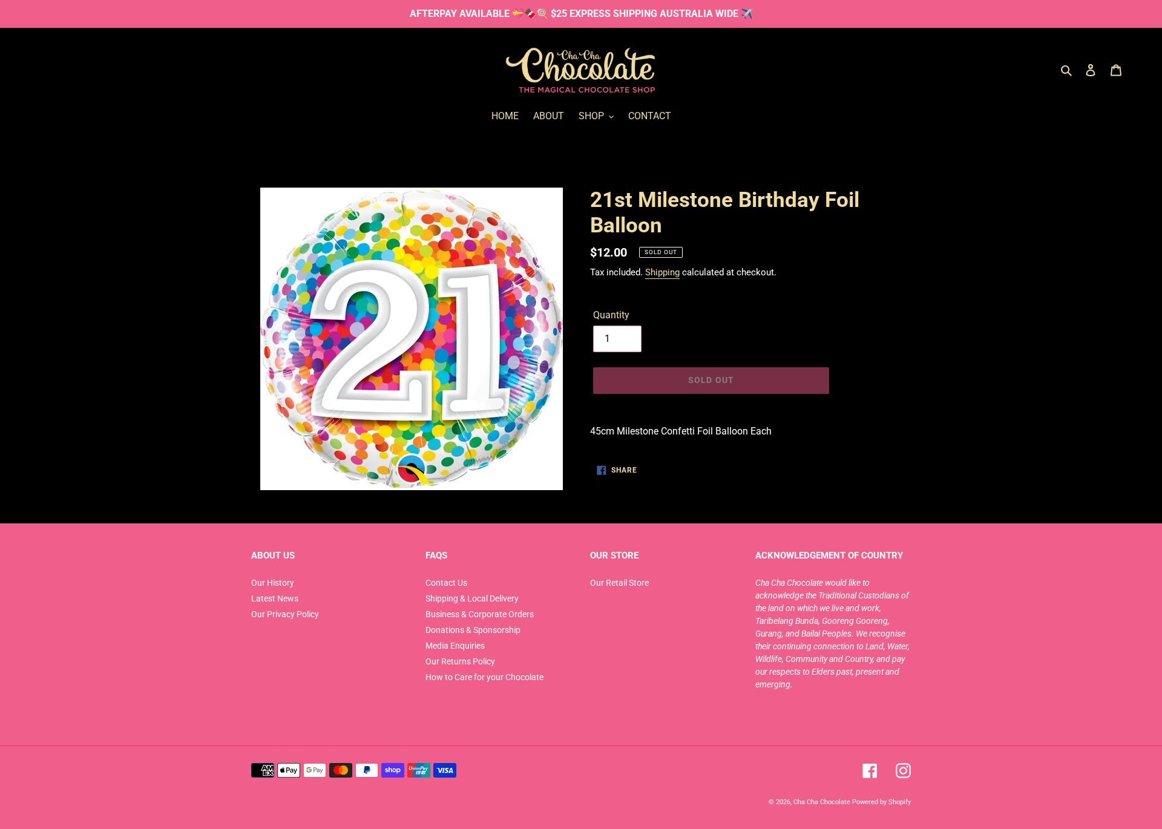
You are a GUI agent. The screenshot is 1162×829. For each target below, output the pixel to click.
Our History (272, 583)
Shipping (662, 272)
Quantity (611, 315)
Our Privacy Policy (285, 614)
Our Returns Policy (460, 661)
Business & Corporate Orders (479, 614)
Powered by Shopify (881, 802)
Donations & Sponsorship (472, 630)
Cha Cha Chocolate (821, 802)
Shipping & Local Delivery (472, 598)
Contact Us (446, 583)
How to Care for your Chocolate (484, 677)
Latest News (274, 598)
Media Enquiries (455, 645)
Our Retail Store (619, 583)
